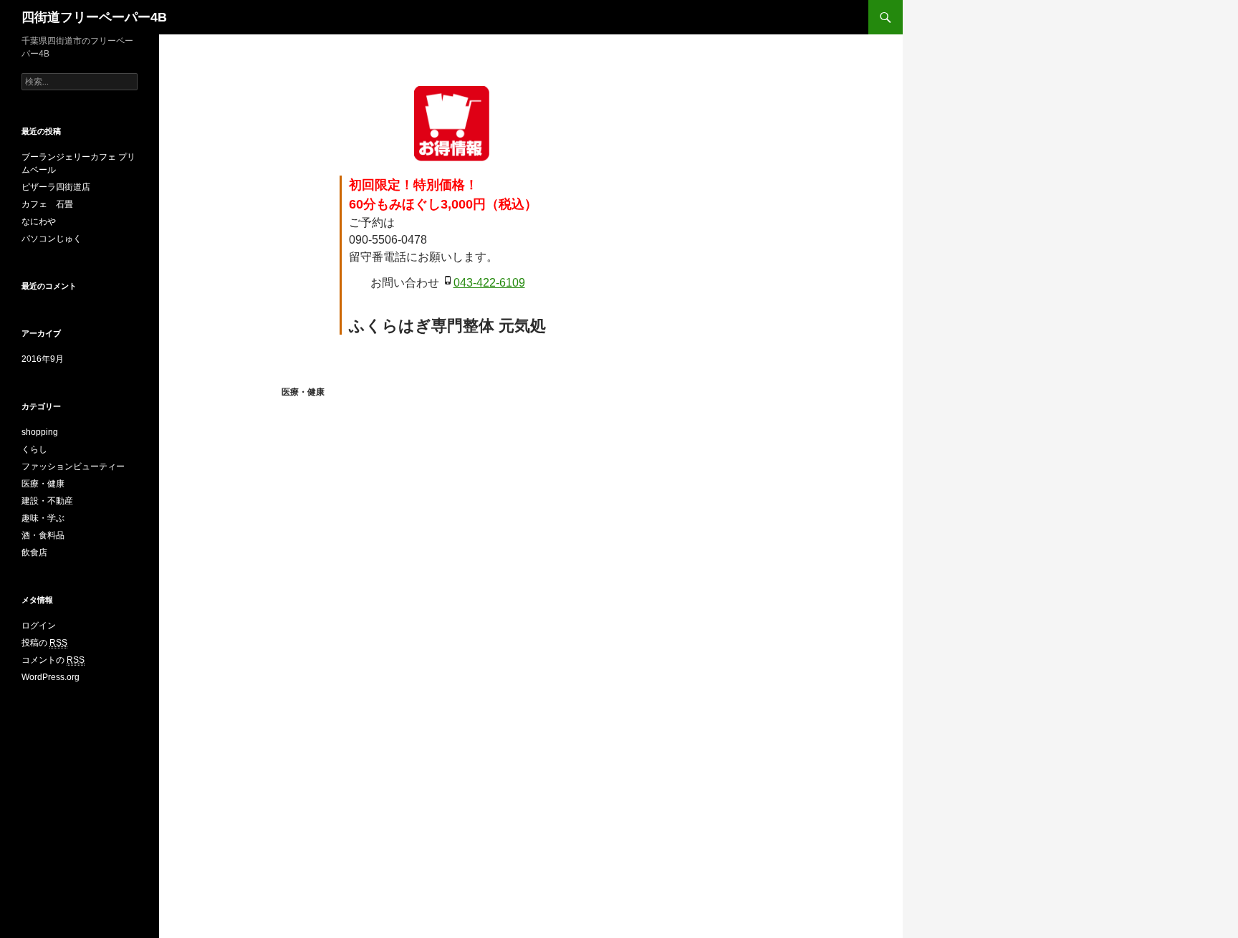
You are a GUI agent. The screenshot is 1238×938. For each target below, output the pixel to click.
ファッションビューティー (73, 466)
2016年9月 (42, 359)
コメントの (53, 660)
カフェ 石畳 (47, 204)
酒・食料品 (42, 535)
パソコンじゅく (51, 239)
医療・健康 (303, 392)
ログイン (38, 626)
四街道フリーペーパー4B (94, 17)
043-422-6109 (489, 283)
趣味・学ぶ (42, 518)
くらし (34, 449)
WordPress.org (50, 677)
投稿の (44, 643)
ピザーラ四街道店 (55, 187)
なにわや (38, 221)
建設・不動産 (47, 501)
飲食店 (34, 552)
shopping (39, 432)
